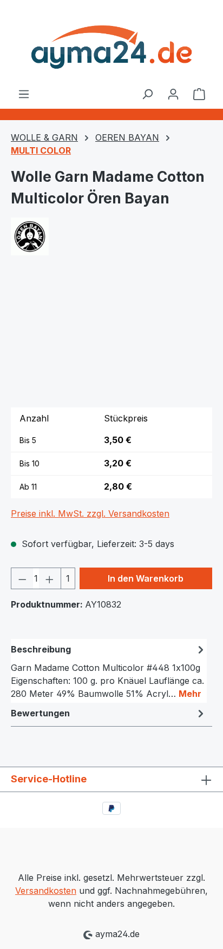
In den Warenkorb (145, 578)
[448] (111, 338)
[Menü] (24, 93)
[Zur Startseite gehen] (111, 43)
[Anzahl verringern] (22, 578)
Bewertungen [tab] (40, 713)
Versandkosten (45, 890)
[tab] (109, 671)
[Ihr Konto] (173, 93)
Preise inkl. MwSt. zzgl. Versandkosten (90, 513)
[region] (111, 338)
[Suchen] (147, 93)
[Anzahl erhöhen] (49, 578)
